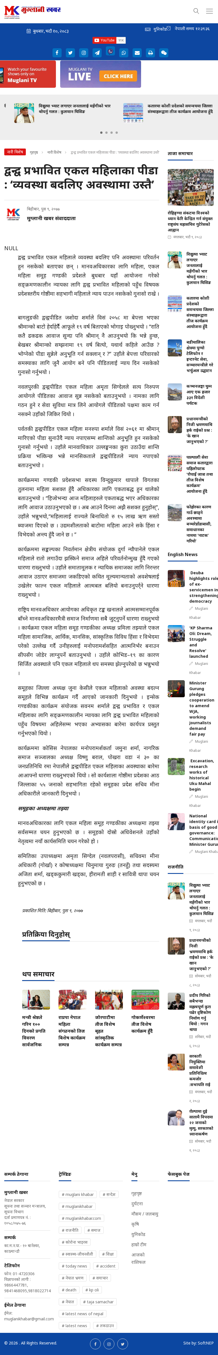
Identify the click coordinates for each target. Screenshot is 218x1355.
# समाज (93, 1230)
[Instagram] (83, 52)
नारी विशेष (54, 152)
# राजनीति (70, 1230)
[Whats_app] (123, 52)
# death (69, 1290)
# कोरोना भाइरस (74, 1242)
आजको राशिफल (138, 1258)
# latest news (74, 1325)
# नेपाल (68, 1301)
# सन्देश (109, 1194)
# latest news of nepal (82, 1313)
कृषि (135, 1224)
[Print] (150, 52)
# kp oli (92, 1290)
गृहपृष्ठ (34, 152)
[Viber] (110, 50)
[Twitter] (70, 52)
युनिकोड (138, 1234)
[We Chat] (163, 52)
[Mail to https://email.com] (137, 52)
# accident (106, 1266)
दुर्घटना (137, 1203)
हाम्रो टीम (138, 1244)
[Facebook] (57, 52)
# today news (74, 1266)
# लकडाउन (105, 1325)
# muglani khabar (78, 1194)
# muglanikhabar (77, 1206)
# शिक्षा (108, 1254)
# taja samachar (98, 1301)
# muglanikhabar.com (81, 1218)
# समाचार (100, 1278)
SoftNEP (206, 1343)
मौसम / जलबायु (144, 1214)
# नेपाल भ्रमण (72, 1278)
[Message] (97, 52)
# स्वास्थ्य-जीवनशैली (77, 1254)
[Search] (196, 10)
